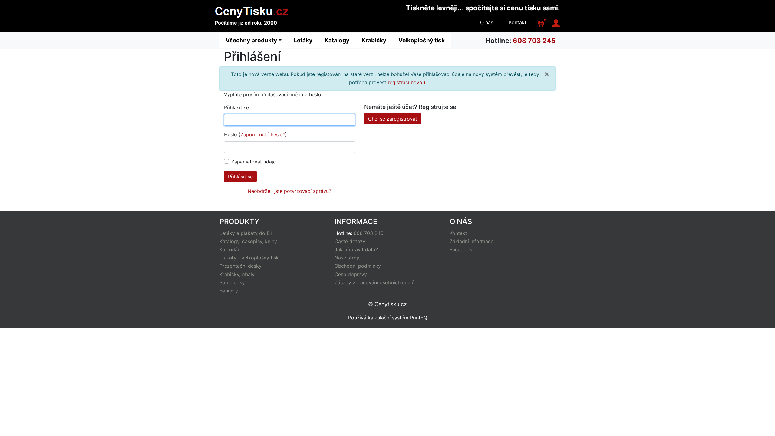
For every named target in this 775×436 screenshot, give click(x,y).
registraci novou (406, 82)
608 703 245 (534, 41)
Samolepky (232, 282)
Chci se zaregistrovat (392, 119)
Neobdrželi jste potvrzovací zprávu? (289, 191)
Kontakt (517, 22)
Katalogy (337, 40)
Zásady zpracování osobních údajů (374, 282)
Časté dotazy (350, 241)
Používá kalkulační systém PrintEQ (387, 318)
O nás (486, 22)
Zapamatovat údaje (253, 162)
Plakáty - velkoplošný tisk (249, 258)
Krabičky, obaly (237, 274)
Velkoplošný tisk (421, 40)
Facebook (461, 249)
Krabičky (373, 40)
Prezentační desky (240, 266)
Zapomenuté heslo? (262, 134)
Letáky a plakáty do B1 (245, 233)
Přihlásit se (236, 107)
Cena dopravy (351, 274)
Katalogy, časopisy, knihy (248, 241)
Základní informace (471, 241)
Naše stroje (348, 258)
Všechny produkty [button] (251, 40)
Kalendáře (230, 249)
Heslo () (255, 134)
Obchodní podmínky (358, 266)
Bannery (228, 291)
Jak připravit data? (356, 249)
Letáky (303, 40)
